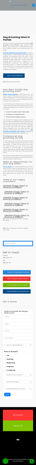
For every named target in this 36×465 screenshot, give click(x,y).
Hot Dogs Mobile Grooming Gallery (17, 285)
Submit (7, 394)
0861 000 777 (7, 257)
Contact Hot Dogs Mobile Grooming (18, 272)
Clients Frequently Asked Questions (18, 279)
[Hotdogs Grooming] (18, 5)
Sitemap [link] (21, 461)
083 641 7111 (7, 263)
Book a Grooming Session (15, 75)
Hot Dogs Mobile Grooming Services (18, 291)
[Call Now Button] (31, 461)
